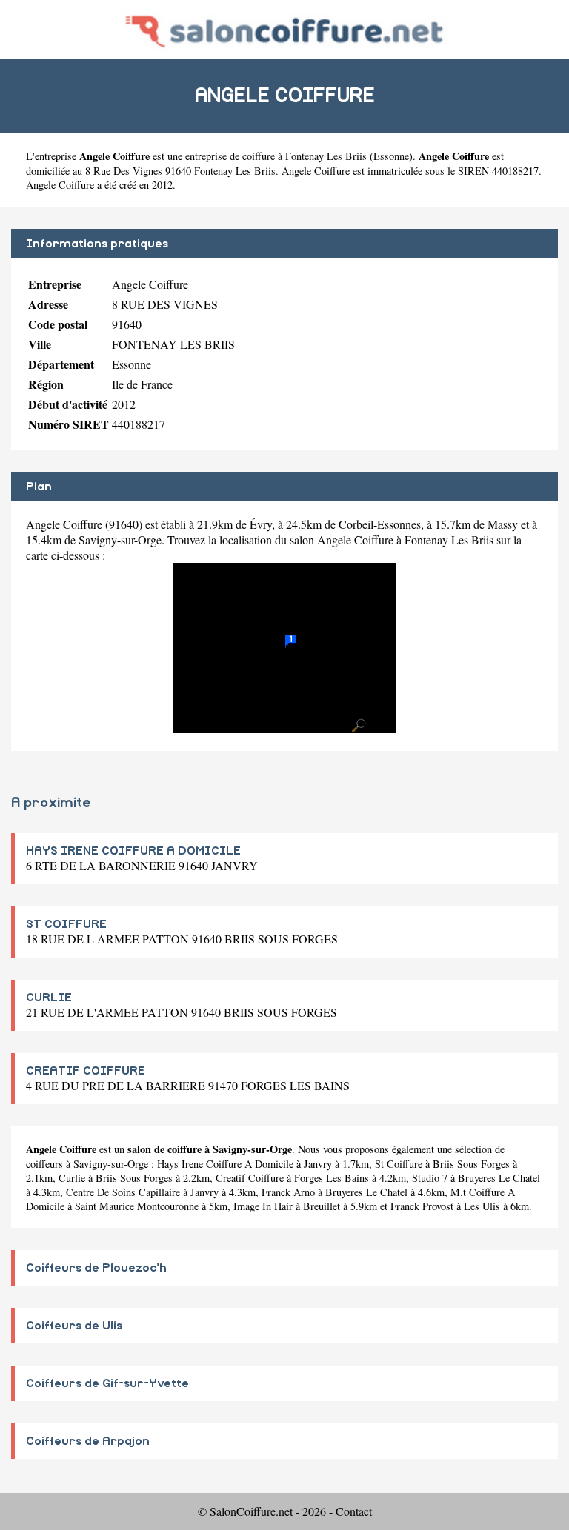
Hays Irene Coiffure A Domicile (225, 1164)
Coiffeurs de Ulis (74, 1326)
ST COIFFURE (66, 924)
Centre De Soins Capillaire (123, 1192)
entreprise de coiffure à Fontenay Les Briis (276, 156)
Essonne (391, 156)
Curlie (72, 1178)
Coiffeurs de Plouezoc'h (96, 1268)
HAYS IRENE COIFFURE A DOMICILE (133, 851)
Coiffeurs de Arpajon (88, 1441)
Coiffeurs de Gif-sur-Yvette (107, 1383)
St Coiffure (398, 1164)
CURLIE (49, 997)
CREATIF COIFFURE (85, 1071)
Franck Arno (288, 1192)
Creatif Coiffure (250, 1178)
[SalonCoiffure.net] (285, 29)
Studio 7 (429, 1178)
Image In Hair (263, 1206)
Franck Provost (421, 1206)
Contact (354, 1511)
